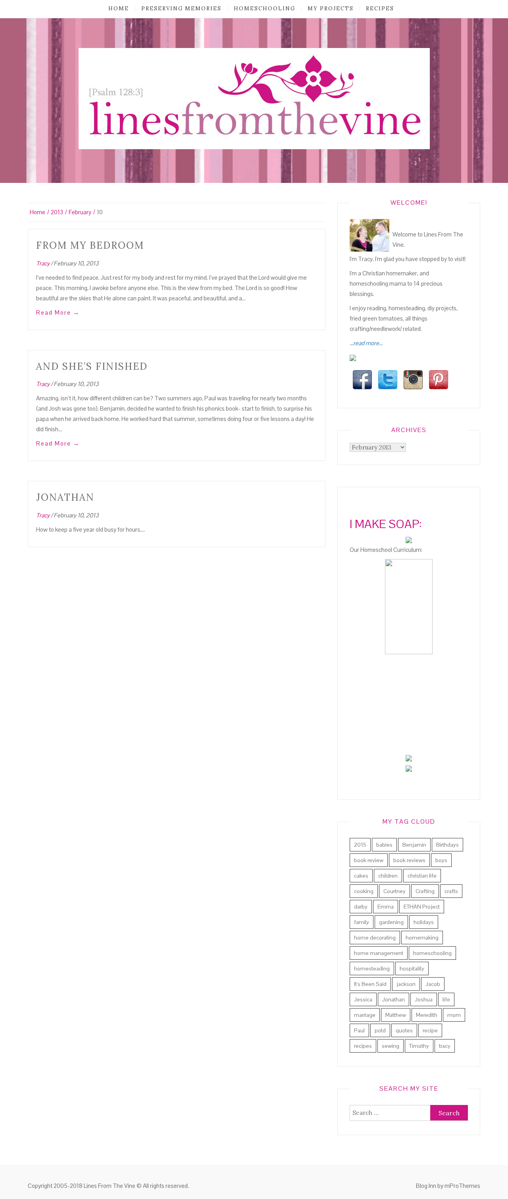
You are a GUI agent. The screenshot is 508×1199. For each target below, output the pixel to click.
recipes (380, 8)
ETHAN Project (422, 906)
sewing (390, 1045)
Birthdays (447, 844)
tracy (444, 1045)
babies (384, 844)
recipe (430, 1030)
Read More (58, 312)
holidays (424, 922)
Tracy (43, 263)
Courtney (394, 891)
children (388, 875)
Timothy (419, 1045)
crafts (451, 891)
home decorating (375, 937)
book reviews (409, 860)
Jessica (363, 999)
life (446, 999)
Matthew (395, 1014)
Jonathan (65, 497)
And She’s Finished (92, 366)
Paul (359, 1030)
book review (368, 860)
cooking (363, 891)
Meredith (426, 1014)
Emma (385, 906)
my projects (331, 8)
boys (441, 860)
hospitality (412, 968)
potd (380, 1030)
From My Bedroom (90, 245)
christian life (422, 875)
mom (454, 1014)
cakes (361, 875)
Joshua (424, 999)
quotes (404, 1030)
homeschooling (264, 8)
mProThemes (462, 1185)
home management (378, 953)
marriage (364, 1014)
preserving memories (181, 8)
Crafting (425, 891)
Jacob (432, 984)
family (361, 922)
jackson (406, 984)
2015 (360, 844)
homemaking (422, 937)
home (118, 8)
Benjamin (414, 844)
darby (361, 906)
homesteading (372, 968)
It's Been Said (370, 984)
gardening (391, 922)
